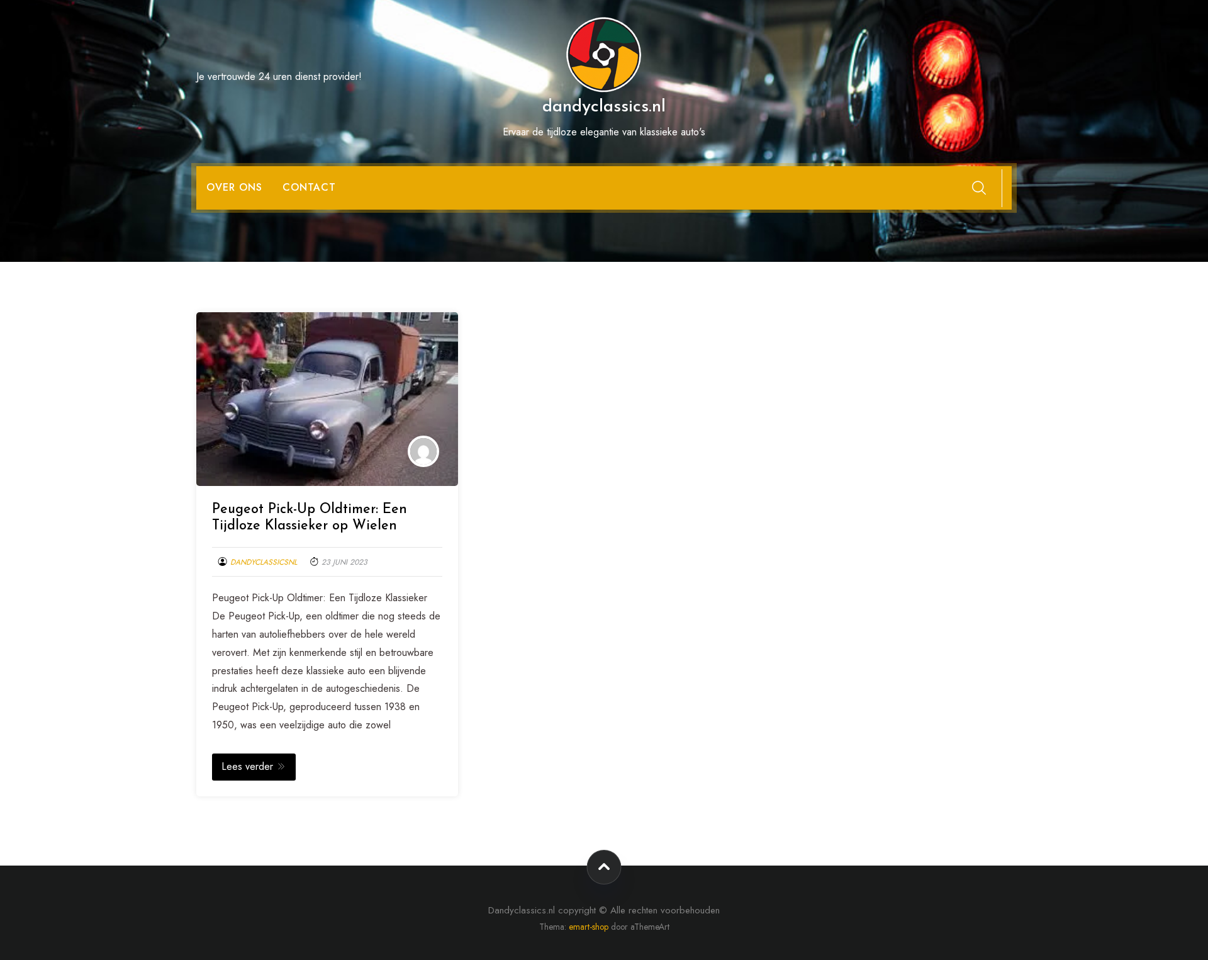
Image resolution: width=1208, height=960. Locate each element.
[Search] (979, 188)
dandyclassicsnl (263, 562)
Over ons (234, 187)
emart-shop (588, 926)
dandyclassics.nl (604, 107)
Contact (309, 187)
